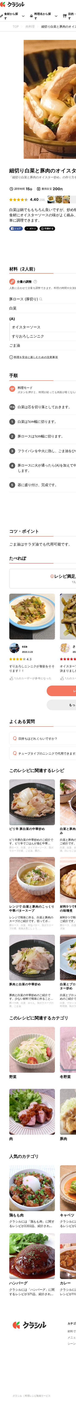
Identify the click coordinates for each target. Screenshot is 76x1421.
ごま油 (14, 345)
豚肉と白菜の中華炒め (25, 984)
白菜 (12, 308)
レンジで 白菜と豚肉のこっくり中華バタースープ (31, 908)
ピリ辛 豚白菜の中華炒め (27, 829)
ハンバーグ (18, 1283)
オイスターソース (26, 327)
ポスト (33, 228)
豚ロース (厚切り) (23, 299)
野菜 (12, 1077)
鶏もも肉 (16, 1215)
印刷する (49, 228)
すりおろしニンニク (28, 336)
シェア (17, 228)
